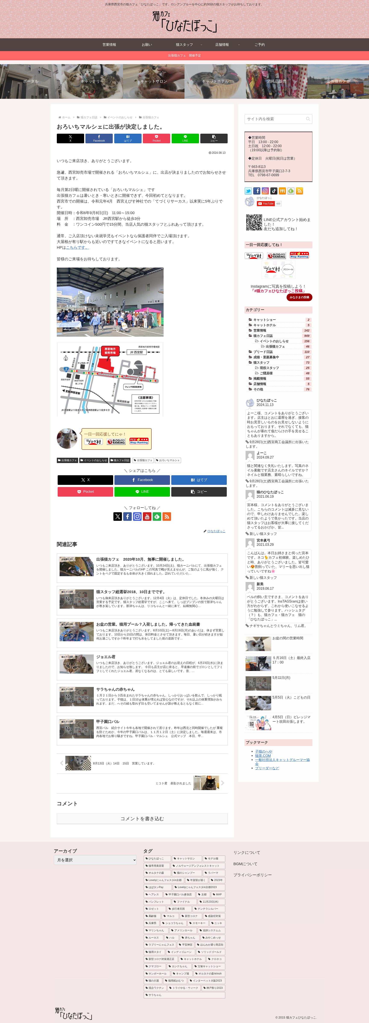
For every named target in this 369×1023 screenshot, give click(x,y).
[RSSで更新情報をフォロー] (299, 193)
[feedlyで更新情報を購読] (157, 516)
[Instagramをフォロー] (137, 516)
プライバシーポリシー (252, 875)
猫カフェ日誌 (121, 460)
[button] (214, 138)
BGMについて (245, 864)
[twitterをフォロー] (248, 193)
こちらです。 (77, 247)
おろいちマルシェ (169, 460)
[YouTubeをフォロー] (147, 516)
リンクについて (246, 852)
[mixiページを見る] (282, 193)
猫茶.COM (263, 756)
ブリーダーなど (267, 768)
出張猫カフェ (69, 460)
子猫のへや (263, 751)
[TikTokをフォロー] (274, 193)
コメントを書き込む (142, 818)
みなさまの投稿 (299, 297)
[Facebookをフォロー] (127, 516)
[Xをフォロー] (117, 516)
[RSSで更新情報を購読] (167, 516)
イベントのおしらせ (95, 460)
